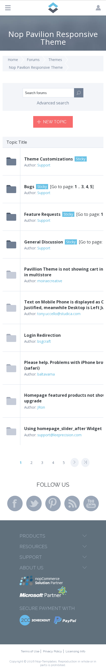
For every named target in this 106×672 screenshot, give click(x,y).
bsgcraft (44, 341)
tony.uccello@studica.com (59, 313)
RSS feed (72, 503)
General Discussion (43, 242)
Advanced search (53, 103)
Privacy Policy (52, 651)
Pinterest (53, 503)
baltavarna (46, 374)
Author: (30, 165)
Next (74, 462)
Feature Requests (42, 214)
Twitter (34, 503)
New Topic (54, 121)
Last (85, 462)
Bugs (29, 186)
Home (13, 59)
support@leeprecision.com (59, 434)
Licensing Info (75, 651)
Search (78, 92)
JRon (41, 407)
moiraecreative (49, 280)
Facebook (15, 503)
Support (43, 165)
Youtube (91, 503)
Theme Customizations (48, 159)
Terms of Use (30, 651)
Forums (33, 59)
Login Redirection (42, 335)
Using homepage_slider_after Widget (63, 428)
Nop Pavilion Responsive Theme (36, 67)
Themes (55, 59)
